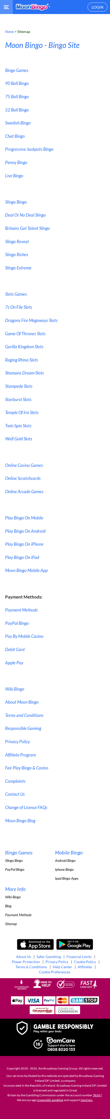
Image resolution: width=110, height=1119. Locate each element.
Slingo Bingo (16, 202)
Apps (74, 878)
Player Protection (26, 962)
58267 (97, 1095)
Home (9, 31)
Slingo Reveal (17, 241)
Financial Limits (79, 956)
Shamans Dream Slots (24, 373)
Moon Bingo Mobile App (26, 570)
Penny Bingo (16, 162)
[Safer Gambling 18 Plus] (38, 1047)
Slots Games (16, 294)
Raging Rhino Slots (21, 360)
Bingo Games (16, 70)
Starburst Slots (18, 399)
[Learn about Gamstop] (84, 1003)
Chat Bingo (15, 136)
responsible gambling (50, 1100)
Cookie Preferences (54, 972)
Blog (8, 906)
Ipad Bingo (62, 878)
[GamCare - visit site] (61, 1045)
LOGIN (97, 7)
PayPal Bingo (17, 623)
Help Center (62, 967)
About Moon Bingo (22, 702)
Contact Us (15, 794)
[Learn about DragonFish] (42, 1013)
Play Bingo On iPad (22, 557)
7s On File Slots (18, 307)
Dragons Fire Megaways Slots (31, 320)
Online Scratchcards (23, 478)
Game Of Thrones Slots (25, 333)
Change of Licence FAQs (26, 807)
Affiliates (85, 967)
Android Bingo (65, 860)
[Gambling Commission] (67, 1013)
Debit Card (15, 649)
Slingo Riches (16, 254)
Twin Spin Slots (18, 425)
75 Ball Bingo (17, 96)
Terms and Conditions (24, 715)
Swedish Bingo (18, 123)
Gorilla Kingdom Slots (24, 346)
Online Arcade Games (24, 491)
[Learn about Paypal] (49, 1003)
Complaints (15, 781)
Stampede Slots (18, 386)
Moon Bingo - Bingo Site (42, 44)
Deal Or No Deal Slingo (25, 215)
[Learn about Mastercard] (62, 1003)
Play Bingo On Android (25, 531)
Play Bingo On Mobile (24, 517)
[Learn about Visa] (33, 1003)
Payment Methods (21, 610)
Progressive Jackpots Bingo (29, 149)
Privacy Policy (17, 741)
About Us (23, 956)
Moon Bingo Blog (20, 820)
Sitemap (11, 924)
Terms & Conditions (31, 967)
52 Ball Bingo (17, 110)
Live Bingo (14, 175)
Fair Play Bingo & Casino (26, 767)
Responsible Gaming (23, 728)
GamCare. (87, 1100)
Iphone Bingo (64, 869)
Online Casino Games (24, 465)
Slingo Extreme (18, 267)
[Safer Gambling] (55, 1028)
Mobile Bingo (69, 852)
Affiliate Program (20, 754)
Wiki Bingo (14, 689)
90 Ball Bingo (17, 83)
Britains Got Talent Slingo (27, 228)
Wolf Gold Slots (18, 438)
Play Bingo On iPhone (24, 544)
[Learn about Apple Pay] (17, 1003)
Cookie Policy (85, 962)
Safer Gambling (49, 956)
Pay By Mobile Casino (24, 636)
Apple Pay (14, 662)
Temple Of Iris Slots (22, 412)
